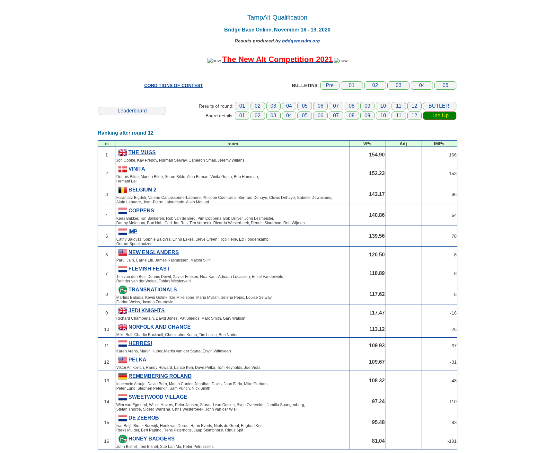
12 (414, 106)
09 (367, 106)
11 (398, 106)
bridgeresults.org (301, 40)
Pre (330, 85)
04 (422, 85)
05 (445, 85)
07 (336, 106)
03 (398, 85)
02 (375, 85)
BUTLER (438, 106)
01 (352, 85)
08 (352, 106)
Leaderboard (132, 110)
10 (383, 106)
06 (320, 106)
